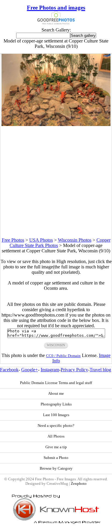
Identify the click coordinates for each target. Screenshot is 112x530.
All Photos (56, 436)
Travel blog (100, 369)
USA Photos (41, 240)
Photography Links (56, 404)
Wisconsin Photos (74, 240)
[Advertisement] (56, 182)
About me (56, 393)
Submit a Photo (56, 458)
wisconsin (56, 345)
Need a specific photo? (56, 426)
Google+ (29, 369)
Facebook (9, 369)
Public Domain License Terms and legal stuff (56, 383)
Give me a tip (56, 447)
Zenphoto (79, 484)
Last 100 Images (56, 415)
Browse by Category (56, 468)
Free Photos (13, 240)
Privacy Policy (74, 369)
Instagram (50, 369)
